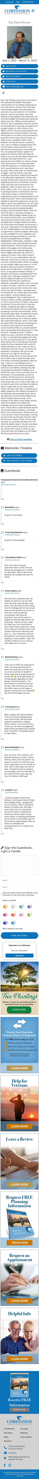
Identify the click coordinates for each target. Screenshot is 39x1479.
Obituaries (24, 1433)
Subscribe (20, 956)
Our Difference (9, 1429)
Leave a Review (26, 1437)
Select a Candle (9, 900)
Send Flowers (11, 81)
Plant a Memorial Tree (14, 87)
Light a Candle (10, 66)
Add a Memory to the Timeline (16, 71)
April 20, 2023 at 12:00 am (8, 484)
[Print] (3, 92)
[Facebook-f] (4, 1465)
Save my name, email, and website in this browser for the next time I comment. (20, 894)
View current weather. (20, 439)
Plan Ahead (8, 1433)
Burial (6, 1437)
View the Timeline (14, 455)
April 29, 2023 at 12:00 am (12, 749)
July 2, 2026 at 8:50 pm (11, 792)
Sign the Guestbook (12, 76)
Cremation (24, 1429)
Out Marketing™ (27, 1474)
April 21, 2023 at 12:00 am (12, 593)
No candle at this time (13, 929)
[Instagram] (9, 1465)
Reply (2, 499)
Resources (8, 1441)
